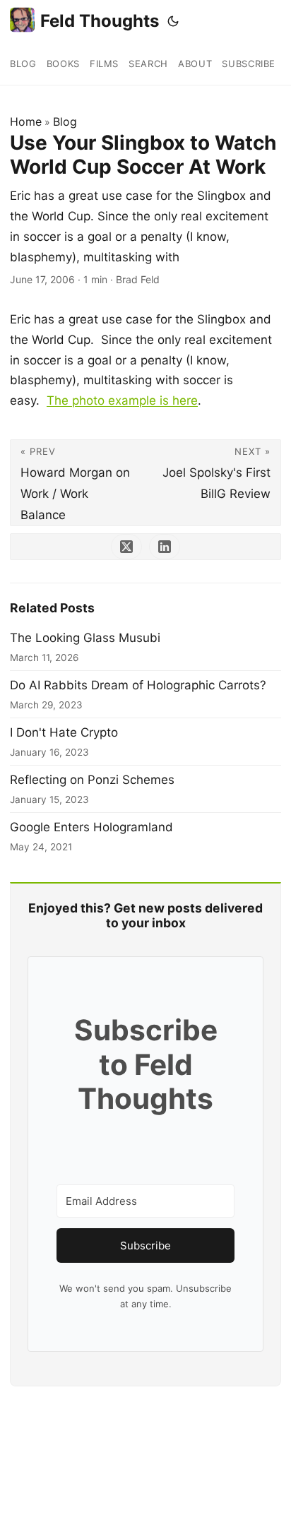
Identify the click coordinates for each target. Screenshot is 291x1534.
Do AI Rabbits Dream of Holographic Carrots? (138, 685)
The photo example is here (122, 400)
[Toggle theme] (173, 21)
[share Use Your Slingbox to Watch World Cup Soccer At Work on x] (126, 546)
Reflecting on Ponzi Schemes (92, 780)
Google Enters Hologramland (91, 827)
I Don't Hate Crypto (64, 732)
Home (26, 121)
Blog (65, 121)
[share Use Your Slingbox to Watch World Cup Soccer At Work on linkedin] (164, 546)
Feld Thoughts (99, 21)
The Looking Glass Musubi (85, 638)
